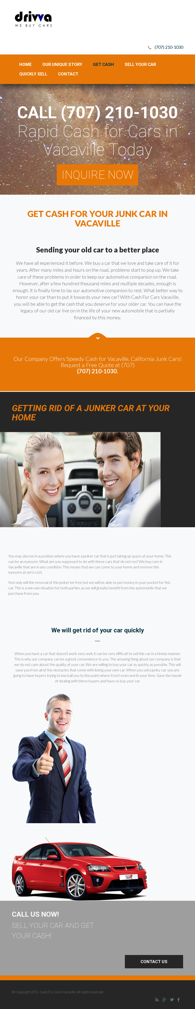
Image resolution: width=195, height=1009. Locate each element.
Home (25, 64)
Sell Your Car (140, 64)
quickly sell (33, 73)
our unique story (62, 64)
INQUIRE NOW (97, 175)
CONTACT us (154, 961)
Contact (68, 73)
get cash (103, 64)
